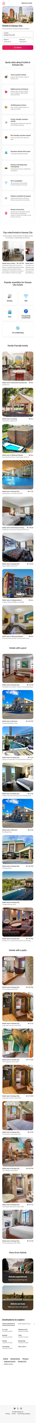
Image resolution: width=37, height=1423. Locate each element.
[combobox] (18, 35)
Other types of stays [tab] (24, 1324)
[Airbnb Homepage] (3, 3)
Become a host (27, 3)
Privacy (8, 1414)
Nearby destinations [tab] (8, 1324)
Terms (14, 1414)
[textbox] (10, 42)
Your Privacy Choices (23, 1414)
